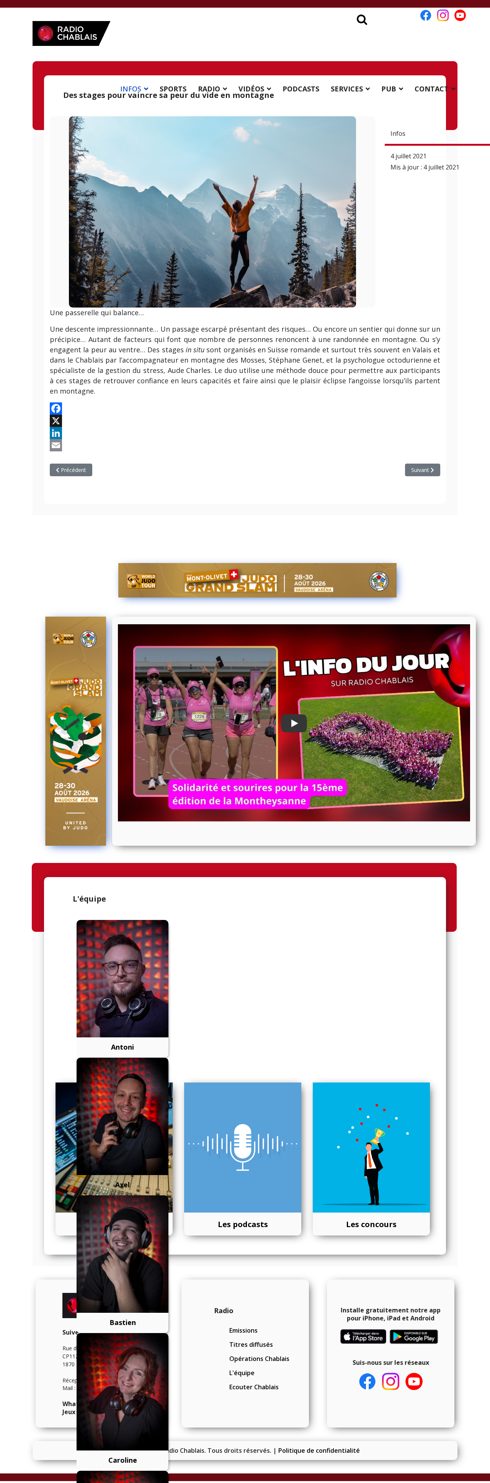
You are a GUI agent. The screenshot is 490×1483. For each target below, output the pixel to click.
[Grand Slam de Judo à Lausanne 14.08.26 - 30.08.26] (257, 580)
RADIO (209, 88)
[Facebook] (245, 408)
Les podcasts (243, 1224)
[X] (245, 421)
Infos (397, 133)
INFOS (130, 88)
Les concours (371, 1224)
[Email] (245, 445)
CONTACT (432, 88)
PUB (388, 88)
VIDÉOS (251, 88)
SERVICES (347, 88)
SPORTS (173, 88)
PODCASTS (301, 88)
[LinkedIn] (245, 433)
